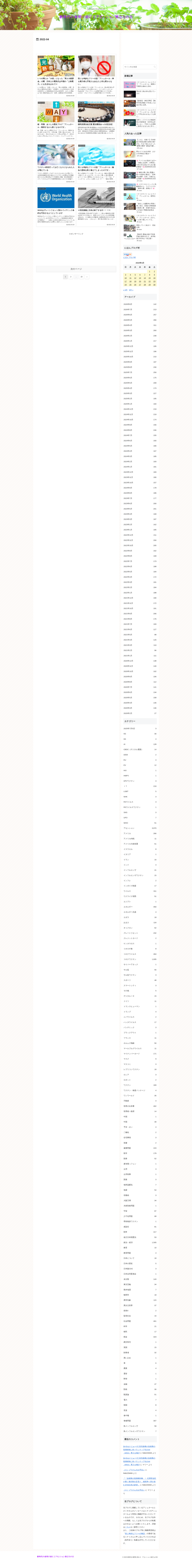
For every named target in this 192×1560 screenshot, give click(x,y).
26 (135, 285)
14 (145, 278)
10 (126, 278)
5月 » (131, 290)
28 (145, 285)
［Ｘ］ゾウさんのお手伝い (134, 1470)
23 (154, 281)
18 (130, 281)
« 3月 (125, 290)
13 (140, 278)
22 (81, 277)
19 (135, 281)
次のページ (76, 269)
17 (126, 281)
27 (140, 285)
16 (154, 278)
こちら (127, 1527)
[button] (154, 67)
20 (140, 281)
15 (150, 278)
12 (135, 278)
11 (130, 278)
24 (126, 285)
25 (130, 285)
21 (145, 281)
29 (150, 285)
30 (154, 285)
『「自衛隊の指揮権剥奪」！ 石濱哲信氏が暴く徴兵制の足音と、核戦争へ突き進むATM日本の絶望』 (139, 1481)
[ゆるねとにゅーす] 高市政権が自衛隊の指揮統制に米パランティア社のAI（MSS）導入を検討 (139, 1449)
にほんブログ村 (129, 257)
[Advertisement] (76, 47)
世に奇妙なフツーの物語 (135, 1534)
